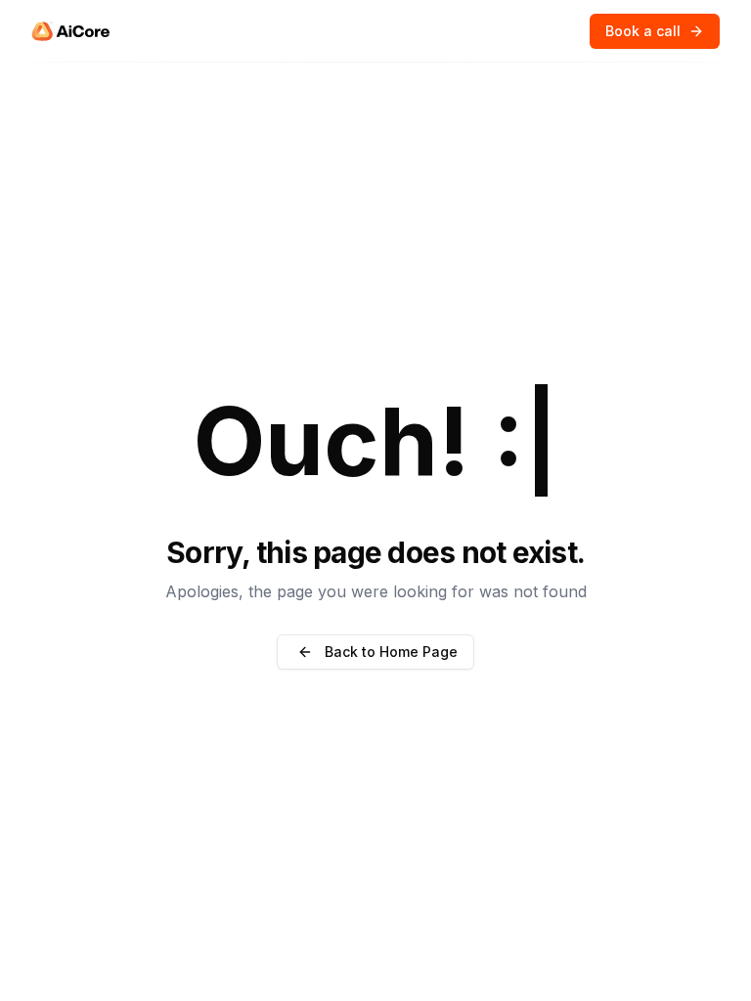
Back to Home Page (391, 651)
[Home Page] (70, 32)
